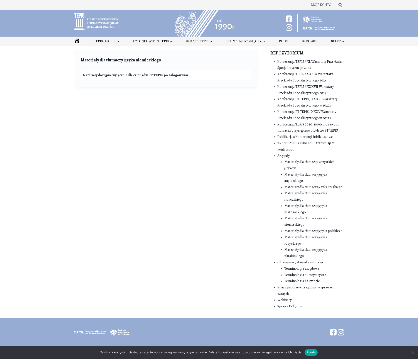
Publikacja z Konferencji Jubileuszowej (305, 136)
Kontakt (309, 41)
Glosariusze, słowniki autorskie (300, 262)
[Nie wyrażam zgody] (412, 352)
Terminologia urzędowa (301, 268)
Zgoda (311, 352)
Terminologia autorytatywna (305, 275)
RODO (283, 41)
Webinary (284, 300)
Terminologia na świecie (302, 281)
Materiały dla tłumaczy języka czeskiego (313, 187)
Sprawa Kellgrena (290, 306)
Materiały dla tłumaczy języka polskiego (313, 231)
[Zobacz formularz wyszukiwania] (340, 5)
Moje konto (321, 4)
